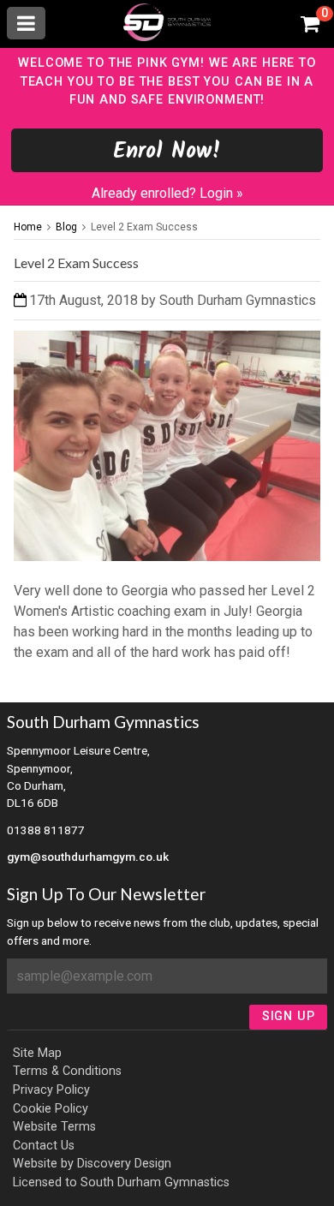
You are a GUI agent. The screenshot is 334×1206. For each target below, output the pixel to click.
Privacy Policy (51, 1090)
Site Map (37, 1053)
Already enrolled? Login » (167, 193)
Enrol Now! (167, 152)
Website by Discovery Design (92, 1163)
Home (28, 227)
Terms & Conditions (67, 1071)
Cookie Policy (50, 1109)
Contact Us (44, 1145)
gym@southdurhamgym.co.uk (88, 856)
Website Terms (54, 1126)
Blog (66, 227)
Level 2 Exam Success (144, 227)
